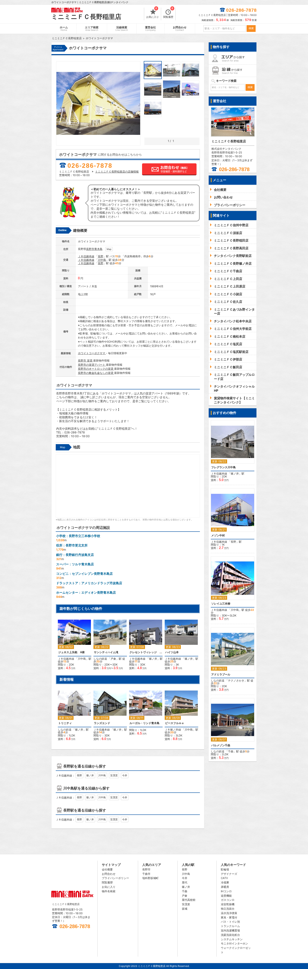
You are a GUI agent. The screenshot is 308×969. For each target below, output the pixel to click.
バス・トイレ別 (230, 921)
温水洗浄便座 (229, 913)
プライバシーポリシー (115, 878)
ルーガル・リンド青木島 (144, 723)
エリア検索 (91, 28)
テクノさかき (236, 680)
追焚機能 (226, 895)
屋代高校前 (188, 899)
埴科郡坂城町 (150, 878)
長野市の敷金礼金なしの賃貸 (96, 373)
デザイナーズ (229, 873)
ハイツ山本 (172, 652)
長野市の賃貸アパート (92, 364)
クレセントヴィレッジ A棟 (145, 652)
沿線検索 (121, 28)
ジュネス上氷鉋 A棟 (71, 652)
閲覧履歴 (168, 13)
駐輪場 (225, 869)
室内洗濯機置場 (230, 930)
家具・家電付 (229, 917)
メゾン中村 (218, 535)
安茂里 (114, 775)
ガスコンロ (227, 899)
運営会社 (150, 28)
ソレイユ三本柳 (220, 603)
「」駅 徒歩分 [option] (74, 647)
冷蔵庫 (225, 882)
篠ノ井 (153, 658)
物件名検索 (108, 891)
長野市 (90, 249)
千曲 (230, 751)
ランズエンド (102, 723)
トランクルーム (230, 926)
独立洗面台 (227, 908)
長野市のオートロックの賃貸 (96, 368)
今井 (124, 775)
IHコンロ (226, 891)
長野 (100, 256)
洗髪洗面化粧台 (230, 934)
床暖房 (225, 886)
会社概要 (107, 869)
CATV (224, 878)
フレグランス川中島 (223, 467)
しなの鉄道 (100, 658)
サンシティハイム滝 (106, 652)
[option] (146, 710)
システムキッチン (232, 939)
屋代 (184, 882)
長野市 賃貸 (85, 360)
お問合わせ (179, 28)
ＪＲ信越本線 (86, 256)
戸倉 (113, 658)
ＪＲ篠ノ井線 (173, 729)
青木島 (98, 249)
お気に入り (152, 13)
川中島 (102, 259)
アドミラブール (220, 674)
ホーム (64, 28)
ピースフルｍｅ (174, 723)
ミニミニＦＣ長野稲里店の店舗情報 (117, 171)
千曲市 (146, 873)
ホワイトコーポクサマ (92, 353)
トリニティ (65, 723)
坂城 (184, 908)
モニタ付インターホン (234, 943)
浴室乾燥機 (227, 904)
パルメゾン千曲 (220, 745)
